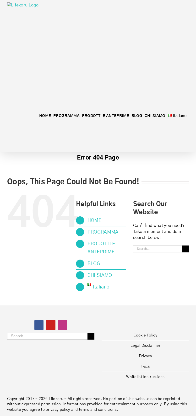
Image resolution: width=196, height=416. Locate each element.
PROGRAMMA (103, 232)
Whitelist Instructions (145, 377)
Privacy (145, 356)
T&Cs (145, 366)
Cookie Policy (145, 335)
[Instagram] (62, 325)
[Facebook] (39, 325)
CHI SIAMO (99, 275)
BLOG (93, 263)
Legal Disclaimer (145, 345)
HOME (94, 220)
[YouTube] (50, 325)
